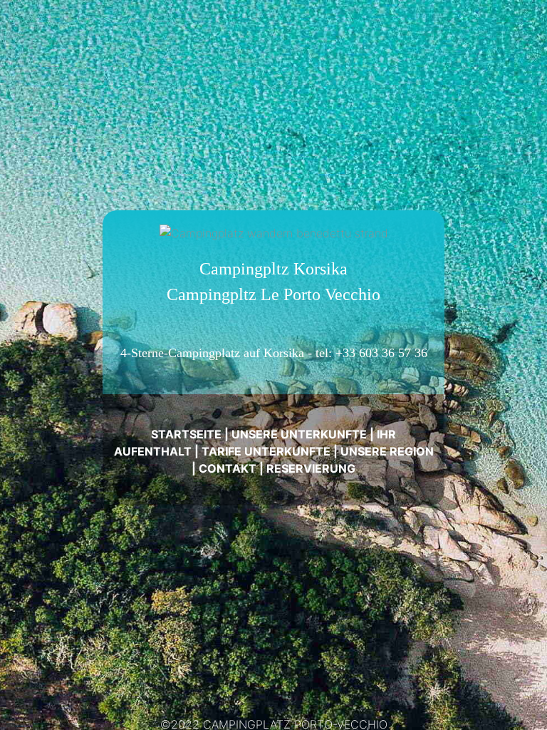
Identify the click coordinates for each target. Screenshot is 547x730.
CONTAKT (227, 468)
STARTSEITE (186, 434)
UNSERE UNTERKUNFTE (299, 434)
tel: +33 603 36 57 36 (371, 353)
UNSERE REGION (387, 451)
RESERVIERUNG (310, 468)
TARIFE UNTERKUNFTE (266, 451)
